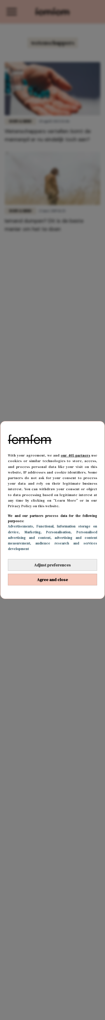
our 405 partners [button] (75, 455)
